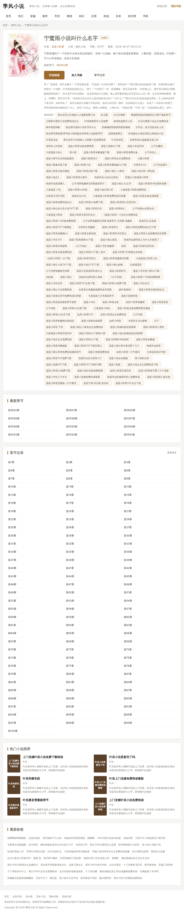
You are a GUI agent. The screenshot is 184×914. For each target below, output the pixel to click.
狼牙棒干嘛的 (50, 858)
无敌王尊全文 (76, 864)
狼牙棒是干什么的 (52, 838)
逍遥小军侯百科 (136, 146)
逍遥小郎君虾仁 (118, 208)
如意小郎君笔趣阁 (136, 302)
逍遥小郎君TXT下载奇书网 (88, 364)
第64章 (12, 633)
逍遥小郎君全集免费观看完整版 (134, 308)
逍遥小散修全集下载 (57, 164)
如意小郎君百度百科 (121, 370)
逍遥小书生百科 (55, 283)
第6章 (127, 470)
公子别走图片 (161, 164)
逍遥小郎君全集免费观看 (81, 146)
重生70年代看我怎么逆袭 (103, 844)
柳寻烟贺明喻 (53, 127)
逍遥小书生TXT (54, 239)
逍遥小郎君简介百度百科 (123, 202)
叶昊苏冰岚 (52, 139)
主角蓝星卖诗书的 (157, 351)
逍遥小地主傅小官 (105, 189)
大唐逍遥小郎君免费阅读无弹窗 (110, 195)
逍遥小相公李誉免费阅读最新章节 (64, 351)
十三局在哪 (91, 871)
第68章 (70, 641)
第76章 (12, 665)
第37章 (12, 559)
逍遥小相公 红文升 (122, 183)
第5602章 (62, 65)
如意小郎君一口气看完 (128, 351)
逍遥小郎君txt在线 (78, 189)
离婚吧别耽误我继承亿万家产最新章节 (151, 114)
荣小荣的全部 (142, 358)
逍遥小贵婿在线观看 (92, 320)
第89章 (70, 698)
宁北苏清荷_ (117, 139)
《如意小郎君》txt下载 (59, 258)
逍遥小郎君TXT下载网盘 (59, 227)
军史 (57, 16)
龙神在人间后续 (54, 146)
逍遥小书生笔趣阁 (105, 245)
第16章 (12, 502)
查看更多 (172, 452)
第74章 (70, 657)
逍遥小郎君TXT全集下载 (83, 283)
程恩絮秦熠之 (116, 133)
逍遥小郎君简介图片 (77, 177)
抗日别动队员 (54, 851)
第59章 (70, 616)
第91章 (12, 706)
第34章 (12, 551)
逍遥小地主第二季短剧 (143, 170)
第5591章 (129, 434)
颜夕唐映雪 (105, 878)
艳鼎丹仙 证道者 (148, 220)
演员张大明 (81, 844)
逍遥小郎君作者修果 (57, 245)
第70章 (12, 649)
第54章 (128, 600)
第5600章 (129, 410)
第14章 (70, 494)
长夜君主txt (141, 164)
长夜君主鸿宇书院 (56, 195)
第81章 (128, 673)
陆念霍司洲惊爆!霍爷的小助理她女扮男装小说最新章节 (74, 133)
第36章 (128, 551)
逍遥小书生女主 (142, 283)
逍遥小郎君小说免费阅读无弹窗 (151, 233)
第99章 (128, 722)
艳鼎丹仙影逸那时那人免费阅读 (124, 376)
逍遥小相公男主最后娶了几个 (125, 345)
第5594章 (129, 426)
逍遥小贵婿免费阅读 (99, 351)
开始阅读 (54, 75)
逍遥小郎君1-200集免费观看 (61, 220)
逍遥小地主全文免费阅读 (59, 339)
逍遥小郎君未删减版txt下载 (113, 164)
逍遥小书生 (90, 302)
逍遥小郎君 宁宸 (55, 327)
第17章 (70, 502)
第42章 (128, 567)
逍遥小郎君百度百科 (144, 245)
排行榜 (132, 16)
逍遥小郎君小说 (83, 164)
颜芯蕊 (53, 878)
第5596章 (14, 426)
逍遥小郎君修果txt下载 (82, 239)
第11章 (69, 486)
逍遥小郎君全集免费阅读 (59, 252)
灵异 (94, 16)
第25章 (12, 527)
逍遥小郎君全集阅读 (86, 233)
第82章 (12, 682)
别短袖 (50, 276)
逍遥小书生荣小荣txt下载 (147, 270)
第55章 (12, 608)
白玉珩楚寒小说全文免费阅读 (153, 121)
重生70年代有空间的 (96, 864)
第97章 (12, 722)
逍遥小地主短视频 (119, 358)
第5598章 (71, 418)
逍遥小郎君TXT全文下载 (129, 383)
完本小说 (40, 896)
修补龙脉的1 (126, 289)
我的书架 (176, 6)
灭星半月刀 (41, 878)
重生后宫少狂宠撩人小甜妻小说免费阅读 (84, 139)
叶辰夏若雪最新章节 (36, 800)
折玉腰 (104, 114)
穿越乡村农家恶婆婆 (74, 838)
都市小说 (16, 25)
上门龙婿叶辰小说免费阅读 (126, 800)
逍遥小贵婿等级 (130, 295)
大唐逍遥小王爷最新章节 (101, 295)
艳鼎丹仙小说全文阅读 (107, 177)
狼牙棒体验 (150, 864)
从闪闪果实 (115, 864)
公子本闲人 (151, 152)
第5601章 (71, 410)
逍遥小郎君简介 (111, 227)
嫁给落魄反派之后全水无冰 (135, 858)
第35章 (70, 551)
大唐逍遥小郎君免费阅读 (134, 189)
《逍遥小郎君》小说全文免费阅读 (120, 214)
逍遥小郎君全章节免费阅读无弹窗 (64, 295)
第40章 (12, 567)
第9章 (127, 478)
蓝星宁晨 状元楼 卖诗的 (97, 383)
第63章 (128, 624)
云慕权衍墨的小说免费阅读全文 (62, 121)
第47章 (70, 584)
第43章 (12, 576)
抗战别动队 (34, 838)
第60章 (128, 616)
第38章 (70, 559)
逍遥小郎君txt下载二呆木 (93, 252)
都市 (45, 16)
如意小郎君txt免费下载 (91, 202)
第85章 (12, 690)
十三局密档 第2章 (132, 864)
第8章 (69, 478)
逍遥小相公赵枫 (115, 264)
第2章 (69, 462)
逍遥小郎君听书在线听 (117, 339)
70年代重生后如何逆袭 (109, 838)
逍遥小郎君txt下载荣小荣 (93, 333)
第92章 (70, 706)
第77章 (70, 665)
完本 (118, 16)
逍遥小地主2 (53, 177)
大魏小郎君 (144, 158)
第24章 (128, 519)
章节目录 (99, 75)
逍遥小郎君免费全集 (128, 152)
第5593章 (14, 434)
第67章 (12, 641)
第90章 (128, 698)
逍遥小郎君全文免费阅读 (118, 158)
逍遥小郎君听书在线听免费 (153, 183)
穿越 (33, 16)
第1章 (11, 462)
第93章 (128, 706)
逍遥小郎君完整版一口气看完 (62, 383)
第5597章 (129, 418)
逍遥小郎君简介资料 (154, 327)
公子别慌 (138, 314)
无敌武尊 (128, 838)
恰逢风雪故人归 (15, 851)
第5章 (69, 470)
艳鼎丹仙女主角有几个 (91, 358)
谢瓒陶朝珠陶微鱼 (16, 838)
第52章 (12, 600)
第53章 (70, 600)
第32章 (70, 543)
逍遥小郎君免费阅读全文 (59, 202)
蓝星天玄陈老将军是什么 (90, 270)
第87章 (128, 690)
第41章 (70, 567)
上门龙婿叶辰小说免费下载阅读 (43, 757)
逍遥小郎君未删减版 (57, 345)
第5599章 (14, 418)
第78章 (128, 665)
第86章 (70, 690)
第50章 (70, 592)
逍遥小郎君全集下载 (88, 170)
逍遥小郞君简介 (90, 158)
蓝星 (124, 245)
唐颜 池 (37, 858)
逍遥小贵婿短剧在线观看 (123, 327)
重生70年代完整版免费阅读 (128, 878)
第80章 (70, 673)
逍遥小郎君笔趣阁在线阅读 (60, 320)
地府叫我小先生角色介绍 (96, 858)
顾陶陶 (91, 838)
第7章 (11, 478)
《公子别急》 (82, 245)
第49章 (12, 592)
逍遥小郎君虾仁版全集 (159, 376)
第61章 (12, 624)
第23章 (70, 519)
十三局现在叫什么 (16, 871)
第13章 (12, 494)
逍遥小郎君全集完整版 (58, 170)
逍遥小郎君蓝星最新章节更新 (62, 302)
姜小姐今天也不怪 (68, 878)
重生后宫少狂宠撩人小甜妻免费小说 (76, 114)
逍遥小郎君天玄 (94, 208)
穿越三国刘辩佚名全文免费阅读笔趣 (111, 851)
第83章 (70, 682)
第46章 (12, 584)
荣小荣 (74, 152)
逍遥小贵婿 (115, 364)
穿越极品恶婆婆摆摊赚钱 (20, 878)
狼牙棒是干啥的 (88, 878)
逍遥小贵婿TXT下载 (57, 364)
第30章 (128, 535)
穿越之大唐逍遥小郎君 (137, 177)
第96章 (128, 714)
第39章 (128, 559)
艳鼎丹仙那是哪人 (56, 183)
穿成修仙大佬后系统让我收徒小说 (145, 133)
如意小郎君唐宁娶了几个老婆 (154, 370)
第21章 (128, 511)
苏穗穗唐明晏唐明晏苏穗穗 (116, 127)
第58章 (12, 616)
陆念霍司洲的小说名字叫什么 (81, 127)
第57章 (128, 608)
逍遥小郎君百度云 (87, 258)
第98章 (70, 722)
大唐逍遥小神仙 (103, 308)
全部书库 (17, 896)
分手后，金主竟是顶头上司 (150, 127)
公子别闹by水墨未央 (144, 208)
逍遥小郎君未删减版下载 (97, 152)
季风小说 (13, 6)
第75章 (128, 657)
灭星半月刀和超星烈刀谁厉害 (150, 838)
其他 (106, 16)
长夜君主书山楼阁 (138, 320)
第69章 (128, 641)
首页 (8, 16)
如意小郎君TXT (86, 314)
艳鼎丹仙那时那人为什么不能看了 (142, 239)
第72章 (128, 649)
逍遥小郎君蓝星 (161, 302)
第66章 (128, 633)
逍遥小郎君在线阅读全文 (152, 289)
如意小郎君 (116, 320)
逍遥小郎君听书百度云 (115, 233)
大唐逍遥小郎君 (55, 214)
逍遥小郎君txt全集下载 (75, 308)
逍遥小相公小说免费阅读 (59, 289)
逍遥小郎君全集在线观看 (146, 195)
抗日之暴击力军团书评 (19, 858)
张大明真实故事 (140, 851)
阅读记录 (162, 6)
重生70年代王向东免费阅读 (43, 871)
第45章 (128, 576)
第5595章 (71, 426)
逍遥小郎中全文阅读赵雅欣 (60, 158)
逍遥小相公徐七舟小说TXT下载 (63, 208)
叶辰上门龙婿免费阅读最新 (126, 778)
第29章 (70, 535)
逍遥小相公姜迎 (109, 239)
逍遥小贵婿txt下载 (111, 146)
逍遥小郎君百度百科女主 (83, 214)
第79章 (12, 673)
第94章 (12, 714)
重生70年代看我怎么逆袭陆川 (22, 864)
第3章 (127, 462)
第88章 (12, 698)
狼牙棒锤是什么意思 (128, 844)
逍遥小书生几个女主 (57, 376)
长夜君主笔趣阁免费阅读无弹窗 (96, 289)
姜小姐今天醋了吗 (151, 844)
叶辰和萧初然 (31, 778)
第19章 (12, 511)
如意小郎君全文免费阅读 (114, 314)
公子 (157, 320)
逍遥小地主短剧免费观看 (90, 370)
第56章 (70, 608)
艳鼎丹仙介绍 (79, 195)
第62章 (70, 624)
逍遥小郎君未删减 (146, 339)
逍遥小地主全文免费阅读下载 (143, 364)
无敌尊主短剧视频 (16, 844)
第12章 (128, 486)
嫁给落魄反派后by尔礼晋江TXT (56, 844)
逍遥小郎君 (58, 46)
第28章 (12, 535)
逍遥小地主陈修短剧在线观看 (128, 333)
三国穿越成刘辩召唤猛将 (77, 851)
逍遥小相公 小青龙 (115, 170)
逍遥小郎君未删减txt (57, 233)
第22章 (12, 519)
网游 (69, 16)
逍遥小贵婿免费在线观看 (87, 376)
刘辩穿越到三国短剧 (70, 858)
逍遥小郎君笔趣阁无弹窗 (116, 258)
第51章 (128, 592)
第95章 (70, 714)
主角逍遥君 (136, 264)
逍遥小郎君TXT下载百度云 (88, 345)
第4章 (11, 470)
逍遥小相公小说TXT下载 (59, 264)
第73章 (12, 657)
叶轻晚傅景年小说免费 (96, 121)
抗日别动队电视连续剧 (71, 871)
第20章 (70, 511)
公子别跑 (51, 308)
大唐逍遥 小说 (54, 189)
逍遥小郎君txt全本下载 (59, 314)
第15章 (128, 494)
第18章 (128, 502)
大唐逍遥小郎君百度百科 (59, 333)
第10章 (12, 486)
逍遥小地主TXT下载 (90, 264)
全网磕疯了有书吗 (149, 871)
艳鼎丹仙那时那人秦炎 (91, 276)
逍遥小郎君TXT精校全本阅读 (128, 252)
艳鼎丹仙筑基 (154, 345)
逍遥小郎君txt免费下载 (59, 370)
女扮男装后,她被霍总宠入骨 (144, 139)
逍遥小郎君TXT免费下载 (59, 358)
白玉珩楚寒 (119, 114)
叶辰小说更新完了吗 (122, 757)
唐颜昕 (115, 858)
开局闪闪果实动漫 (35, 851)
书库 (145, 16)
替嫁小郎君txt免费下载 (115, 283)
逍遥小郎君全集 (111, 302)
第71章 (70, 649)
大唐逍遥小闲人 (55, 152)
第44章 (70, 576)
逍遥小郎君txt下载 (89, 339)
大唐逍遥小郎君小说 (147, 258)
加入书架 (77, 75)
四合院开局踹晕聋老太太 (53, 864)
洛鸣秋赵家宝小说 (123, 121)
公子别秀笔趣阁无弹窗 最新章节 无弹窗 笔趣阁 (108, 220)
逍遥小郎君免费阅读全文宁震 (141, 227)
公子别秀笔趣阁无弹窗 (58, 270)
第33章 (128, 543)
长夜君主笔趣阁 (87, 227)
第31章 (12, 543)
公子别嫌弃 (157, 146)
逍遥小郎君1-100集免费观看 (146, 276)
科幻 (81, 16)
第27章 (128, 527)
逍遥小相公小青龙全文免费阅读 (87, 327)
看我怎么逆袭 (158, 851)
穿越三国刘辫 (166, 864)
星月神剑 (33, 844)
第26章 (70, 527)
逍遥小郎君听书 (118, 270)
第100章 (13, 730)
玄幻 (20, 16)
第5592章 (71, 434)
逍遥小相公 (66, 276)
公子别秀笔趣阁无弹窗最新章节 (89, 183)
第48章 (128, 584)
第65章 (70, 633)
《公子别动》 (117, 276)
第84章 (128, 682)
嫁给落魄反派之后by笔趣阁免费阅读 (118, 871)
